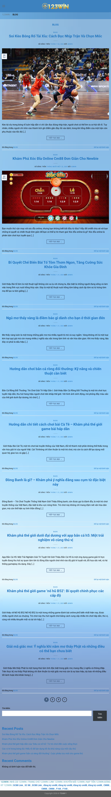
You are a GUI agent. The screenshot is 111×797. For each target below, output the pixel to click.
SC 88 (27, 785)
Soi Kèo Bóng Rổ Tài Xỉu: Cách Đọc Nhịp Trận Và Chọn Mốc (55, 36)
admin (70, 44)
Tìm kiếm (6, 708)
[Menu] (3, 6)
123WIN (6, 14)
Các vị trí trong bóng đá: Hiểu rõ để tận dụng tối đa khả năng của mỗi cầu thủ (39, 748)
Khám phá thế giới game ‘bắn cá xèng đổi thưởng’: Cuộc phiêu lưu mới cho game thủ (42, 753)
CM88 (106, 785)
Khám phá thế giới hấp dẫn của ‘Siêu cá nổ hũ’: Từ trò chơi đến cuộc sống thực (39, 744)
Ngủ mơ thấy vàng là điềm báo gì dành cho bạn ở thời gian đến (55, 318)
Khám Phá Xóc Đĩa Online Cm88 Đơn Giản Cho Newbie (55, 159)
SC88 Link (18, 785)
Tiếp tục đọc (55, 138)
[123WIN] (55, 6)
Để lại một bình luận (101, 147)
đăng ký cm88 (50, 785)
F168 (58, 788)
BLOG (55, 32)
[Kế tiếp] (64, 699)
